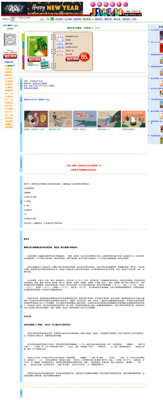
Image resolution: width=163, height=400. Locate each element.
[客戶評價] (48, 20)
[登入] (42, 20)
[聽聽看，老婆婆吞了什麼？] (36, 119)
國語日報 (69, 44)
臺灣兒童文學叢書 (40, 83)
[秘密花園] (10, 39)
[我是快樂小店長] (60, 119)
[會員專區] (77, 20)
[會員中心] (113, 7)
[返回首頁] (134, 20)
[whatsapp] (52, 20)
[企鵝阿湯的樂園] (133, 119)
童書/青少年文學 (30, 99)
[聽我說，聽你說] (85, 119)
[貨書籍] (86, 20)
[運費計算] (107, 20)
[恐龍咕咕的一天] (109, 119)
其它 (47, 99)
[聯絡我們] (126, 20)
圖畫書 (41, 99)
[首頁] (126, 7)
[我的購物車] (99, 7)
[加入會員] (106, 7)
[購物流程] (98, 20)
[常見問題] (119, 7)
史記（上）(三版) (156, 42)
